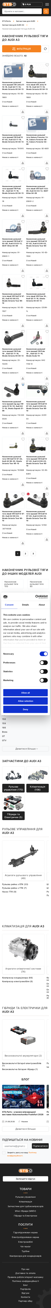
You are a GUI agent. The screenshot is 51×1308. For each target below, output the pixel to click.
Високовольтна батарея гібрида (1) (20, 1069)
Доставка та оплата (25, 1273)
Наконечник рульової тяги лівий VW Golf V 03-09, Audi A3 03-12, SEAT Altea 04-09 (37, 189)
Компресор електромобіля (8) (17, 981)
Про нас (25, 1269)
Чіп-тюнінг (25, 1246)
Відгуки (25, 1293)
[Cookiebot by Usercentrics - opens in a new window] (36, 597)
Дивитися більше (25, 1128)
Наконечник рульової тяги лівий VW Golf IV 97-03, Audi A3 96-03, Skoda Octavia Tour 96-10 (13, 298)
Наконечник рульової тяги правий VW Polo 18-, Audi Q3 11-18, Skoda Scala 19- (35, 352)
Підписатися (40, 1145)
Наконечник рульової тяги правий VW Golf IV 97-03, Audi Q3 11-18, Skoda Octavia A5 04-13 (13, 138)
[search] (46, 11)
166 (4, 727)
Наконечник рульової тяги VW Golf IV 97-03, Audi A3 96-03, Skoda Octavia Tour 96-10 (12, 460)
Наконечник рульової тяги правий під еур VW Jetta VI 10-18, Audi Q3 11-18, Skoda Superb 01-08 (13, 406)
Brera (4, 732)
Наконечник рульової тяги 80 (37, 583)
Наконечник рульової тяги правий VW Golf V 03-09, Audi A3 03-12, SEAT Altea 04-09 (12, 242)
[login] (22, 65)
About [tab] (42, 604)
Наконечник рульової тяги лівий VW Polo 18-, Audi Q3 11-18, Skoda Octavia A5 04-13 (36, 297)
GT (3, 736)
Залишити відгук (25, 1178)
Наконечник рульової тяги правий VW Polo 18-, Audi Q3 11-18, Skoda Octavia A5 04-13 (13, 189)
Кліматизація (25, 1201)
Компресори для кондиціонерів (26, 1256)
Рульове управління (25, 1197)
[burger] (47, 4)
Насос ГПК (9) (9, 891)
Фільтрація (24, 48)
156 (4, 719)
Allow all (25, 692)
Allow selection (25, 701)
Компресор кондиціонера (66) (17, 977)
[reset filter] (45, 48)
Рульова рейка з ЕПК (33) (15, 884)
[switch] (44, 662)
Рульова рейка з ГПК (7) (14, 888)
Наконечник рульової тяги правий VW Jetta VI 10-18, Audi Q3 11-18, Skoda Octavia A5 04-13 (13, 85)
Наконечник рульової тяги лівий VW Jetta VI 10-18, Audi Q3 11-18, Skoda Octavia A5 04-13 (37, 85)
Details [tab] (25, 604)
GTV (4, 740)
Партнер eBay (25, 1301)
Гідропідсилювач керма (25, 1232)
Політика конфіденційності (25, 1281)
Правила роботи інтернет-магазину (25, 1277)
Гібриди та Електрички (25, 1215)
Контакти (25, 1297)
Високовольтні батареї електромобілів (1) (21, 1064)
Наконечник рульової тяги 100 (11, 583)
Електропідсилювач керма (25, 1237)
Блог (25, 1285)
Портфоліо (25, 1289)
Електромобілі (25, 1242)
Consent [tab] (9, 604)
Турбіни (25, 1251)
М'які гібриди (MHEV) (25, 1211)
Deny (25, 709)
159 (4, 723)
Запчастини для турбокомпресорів (25, 1206)
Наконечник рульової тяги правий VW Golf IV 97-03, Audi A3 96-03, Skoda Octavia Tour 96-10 (36, 243)
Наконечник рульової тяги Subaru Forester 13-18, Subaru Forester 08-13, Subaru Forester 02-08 (37, 139)
